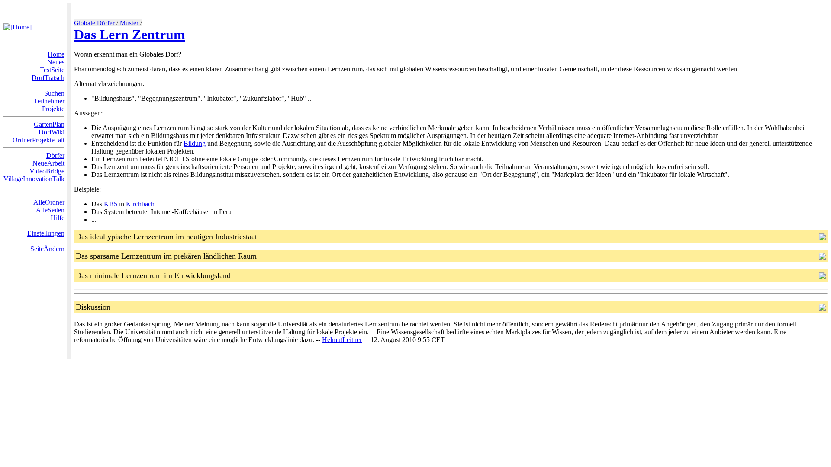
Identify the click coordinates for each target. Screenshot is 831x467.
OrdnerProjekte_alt (38, 140)
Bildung (195, 143)
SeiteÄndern (47, 249)
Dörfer (55, 155)
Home (56, 54)
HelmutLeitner (342, 339)
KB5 (110, 204)
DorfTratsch (48, 77)
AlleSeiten (50, 210)
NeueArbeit (48, 163)
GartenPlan (49, 124)
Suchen (54, 93)
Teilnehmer (49, 101)
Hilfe (57, 217)
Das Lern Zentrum (129, 34)
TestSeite (52, 70)
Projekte (53, 108)
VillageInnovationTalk (33, 178)
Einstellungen (45, 233)
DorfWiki (51, 132)
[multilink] (365, 339)
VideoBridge (46, 171)
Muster (129, 22)
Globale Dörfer (94, 22)
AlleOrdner (48, 202)
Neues (55, 62)
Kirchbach (140, 204)
